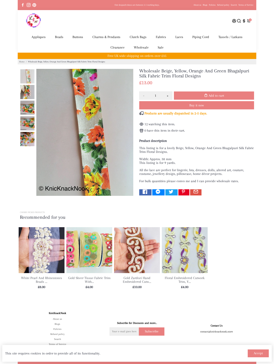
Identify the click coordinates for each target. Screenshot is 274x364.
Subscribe (151, 331)
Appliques (39, 37)
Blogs (205, 5)
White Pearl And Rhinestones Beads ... (41, 280)
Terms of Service (245, 5)
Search (234, 5)
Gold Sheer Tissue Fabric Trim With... (89, 280)
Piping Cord (200, 37)
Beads (59, 37)
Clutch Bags (138, 37)
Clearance (118, 47)
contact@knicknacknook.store (216, 331)
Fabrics (161, 37)
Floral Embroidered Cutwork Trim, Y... (185, 280)
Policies (212, 5)
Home (22, 61)
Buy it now (196, 105)
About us (197, 5)
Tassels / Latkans (230, 37)
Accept (258, 353)
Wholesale (141, 47)
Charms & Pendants (106, 37)
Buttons (78, 37)
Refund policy (223, 5)
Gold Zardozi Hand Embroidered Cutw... (137, 280)
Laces (179, 37)
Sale (160, 47)
